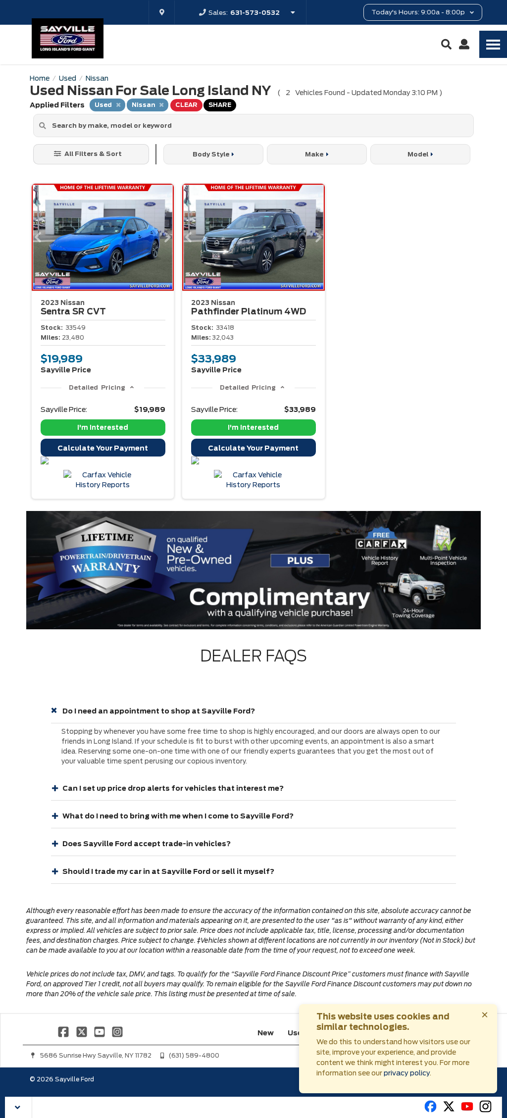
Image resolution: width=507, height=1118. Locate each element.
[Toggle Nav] (493, 44)
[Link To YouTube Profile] (100, 1031)
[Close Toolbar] (18, 1107)
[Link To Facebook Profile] (64, 1031)
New (265, 1033)
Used (297, 1033)
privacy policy (407, 1073)
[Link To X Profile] (82, 1031)
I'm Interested (102, 427)
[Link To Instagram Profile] (117, 1031)
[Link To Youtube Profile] (467, 1110)
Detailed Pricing (97, 387)
